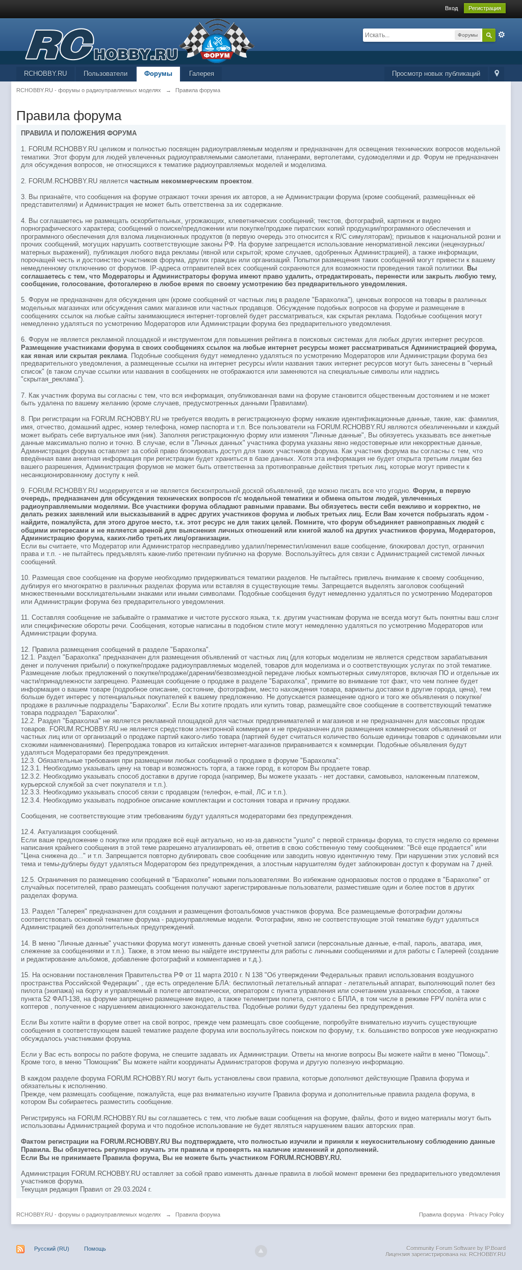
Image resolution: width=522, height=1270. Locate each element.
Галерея (201, 73)
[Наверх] (261, 1251)
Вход (451, 8)
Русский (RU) (51, 1249)
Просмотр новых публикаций (436, 73)
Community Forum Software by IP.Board (456, 1248)
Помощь (95, 1249)
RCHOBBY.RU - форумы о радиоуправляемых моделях (88, 1214)
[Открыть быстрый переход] (496, 74)
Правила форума (441, 1214)
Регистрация (484, 8)
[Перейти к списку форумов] (135, 40)
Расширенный (502, 35)
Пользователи (105, 73)
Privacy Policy (486, 1214)
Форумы (158, 73)
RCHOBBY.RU (45, 73)
